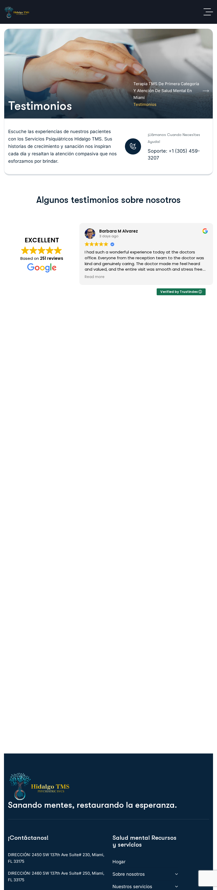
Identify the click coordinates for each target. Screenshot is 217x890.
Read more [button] (95, 277)
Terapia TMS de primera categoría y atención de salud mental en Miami (166, 90)
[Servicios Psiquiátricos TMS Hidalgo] (17, 12)
